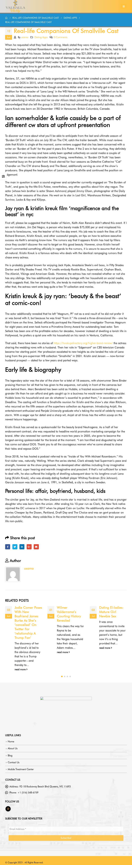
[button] (61, 676)
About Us (13, 748)
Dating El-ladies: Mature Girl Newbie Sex (111, 612)
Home (11, 741)
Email (36, 546)
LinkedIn (21, 546)
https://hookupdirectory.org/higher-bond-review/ (83, 343)
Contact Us (13, 762)
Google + (29, 546)
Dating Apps (41, 37)
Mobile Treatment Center (21, 769)
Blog (10, 755)
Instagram (8, 808)
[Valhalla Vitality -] (15, 6)
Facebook (7, 546)
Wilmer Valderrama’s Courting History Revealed (69, 614)
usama (24, 37)
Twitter (14, 546)
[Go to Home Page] (6, 18)
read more (20, 669)
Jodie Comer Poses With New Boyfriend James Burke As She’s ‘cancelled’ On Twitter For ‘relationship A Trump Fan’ (28, 623)
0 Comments (60, 37)
